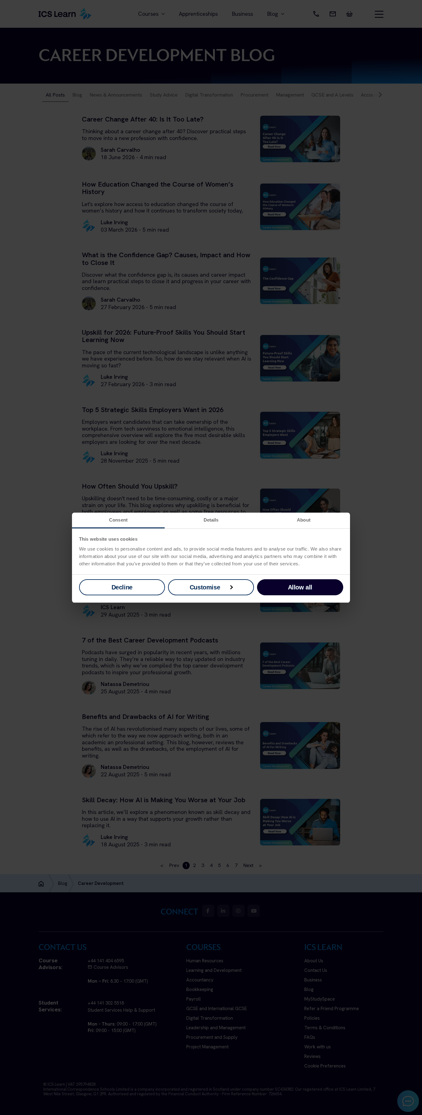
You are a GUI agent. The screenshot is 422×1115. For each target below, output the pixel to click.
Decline (122, 587)
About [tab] (303, 519)
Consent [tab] (118, 519)
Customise (205, 587)
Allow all (300, 587)
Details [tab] (211, 519)
